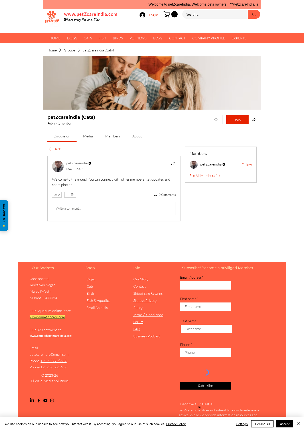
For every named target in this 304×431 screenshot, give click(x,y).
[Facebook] (38, 400)
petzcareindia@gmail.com (49, 354)
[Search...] (254, 14)
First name (188, 298)
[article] (113, 188)
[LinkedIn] (32, 400)
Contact (139, 286)
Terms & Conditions (148, 315)
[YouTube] (45, 400)
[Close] (298, 423)
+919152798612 (54, 361)
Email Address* (191, 277)
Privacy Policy (176, 424)
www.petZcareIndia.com (91, 14)
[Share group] (254, 119)
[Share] (173, 163)
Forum (138, 322)
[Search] (216, 119)
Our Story (140, 279)
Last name (188, 321)
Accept (285, 424)
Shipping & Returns (148, 293)
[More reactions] (70, 195)
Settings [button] (242, 424)
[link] (62, 136)
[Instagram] (52, 400)
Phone (185, 344)
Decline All (262, 424)
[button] (171, 14)
